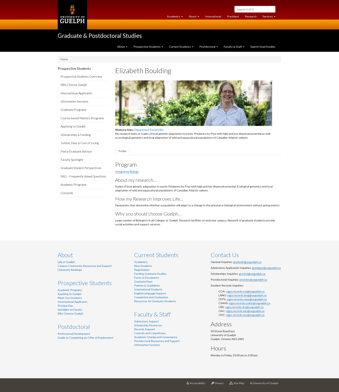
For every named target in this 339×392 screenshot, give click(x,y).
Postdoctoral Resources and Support (157, 341)
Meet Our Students (70, 297)
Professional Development (74, 333)
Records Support (144, 329)
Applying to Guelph (73, 126)
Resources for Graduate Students (155, 301)
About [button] (195, 17)
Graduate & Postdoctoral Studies (100, 35)
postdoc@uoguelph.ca (253, 279)
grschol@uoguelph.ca (252, 273)
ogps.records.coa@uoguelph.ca (245, 291)
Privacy (220, 384)
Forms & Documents (146, 277)
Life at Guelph (66, 262)
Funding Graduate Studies (150, 273)
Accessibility (198, 384)
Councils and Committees (150, 333)
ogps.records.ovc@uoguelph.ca (245, 315)
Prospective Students (85, 282)
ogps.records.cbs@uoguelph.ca (244, 307)
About (65, 254)
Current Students (156, 254)
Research (252, 17)
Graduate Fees (143, 281)
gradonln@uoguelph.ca (247, 262)
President (233, 16)
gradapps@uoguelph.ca (266, 267)
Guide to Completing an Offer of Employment (85, 337)
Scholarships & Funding (76, 134)
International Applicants (76, 93)
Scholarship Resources (148, 325)
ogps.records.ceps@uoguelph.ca (247, 299)
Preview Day (65, 305)
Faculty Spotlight (72, 159)
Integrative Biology (127, 171)
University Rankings (70, 269)
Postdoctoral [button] (207, 46)
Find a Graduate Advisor (76, 151)
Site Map (240, 384)
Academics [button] (176, 17)
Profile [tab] (122, 151)
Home (64, 59)
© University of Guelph (264, 383)
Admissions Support (146, 321)
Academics (141, 262)
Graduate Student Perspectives (81, 168)
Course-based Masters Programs (82, 118)
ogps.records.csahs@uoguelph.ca (249, 303)
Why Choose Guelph (74, 84)
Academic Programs (74, 184)
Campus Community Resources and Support (85, 265)
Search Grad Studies (262, 46)
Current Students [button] (180, 46)
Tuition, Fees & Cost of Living (80, 143)
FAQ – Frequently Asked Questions (83, 176)
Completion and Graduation (151, 297)
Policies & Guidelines (147, 285)
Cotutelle (67, 193)
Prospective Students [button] (147, 46)
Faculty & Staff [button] (233, 46)
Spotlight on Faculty (70, 309)
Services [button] (270, 17)
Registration (141, 269)
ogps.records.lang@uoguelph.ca (246, 295)
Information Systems (147, 345)
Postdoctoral (74, 326)
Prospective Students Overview (81, 76)
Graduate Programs (74, 109)
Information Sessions (74, 101)
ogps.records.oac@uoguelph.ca (245, 311)
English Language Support (150, 293)
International (213, 16)
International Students (148, 289)
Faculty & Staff (152, 314)
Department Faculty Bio (148, 129)
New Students (143, 265)
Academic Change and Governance (155, 337)
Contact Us (225, 254)
